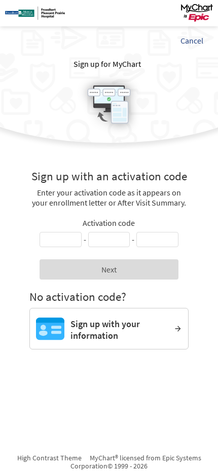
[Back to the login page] (35, 13)
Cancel (191, 40)
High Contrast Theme (49, 457)
